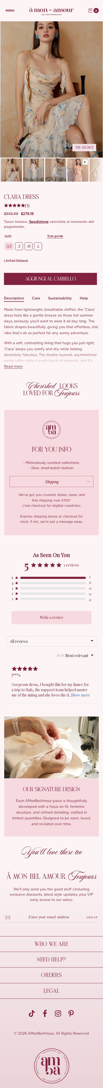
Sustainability (60, 298)
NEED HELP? (51, 959)
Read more (13, 366)
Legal (52, 991)
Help (84, 298)
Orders (51, 975)
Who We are (51, 944)
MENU (10, 10)
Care (36, 298)
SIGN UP (91, 917)
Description (14, 298)
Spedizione (39, 222)
